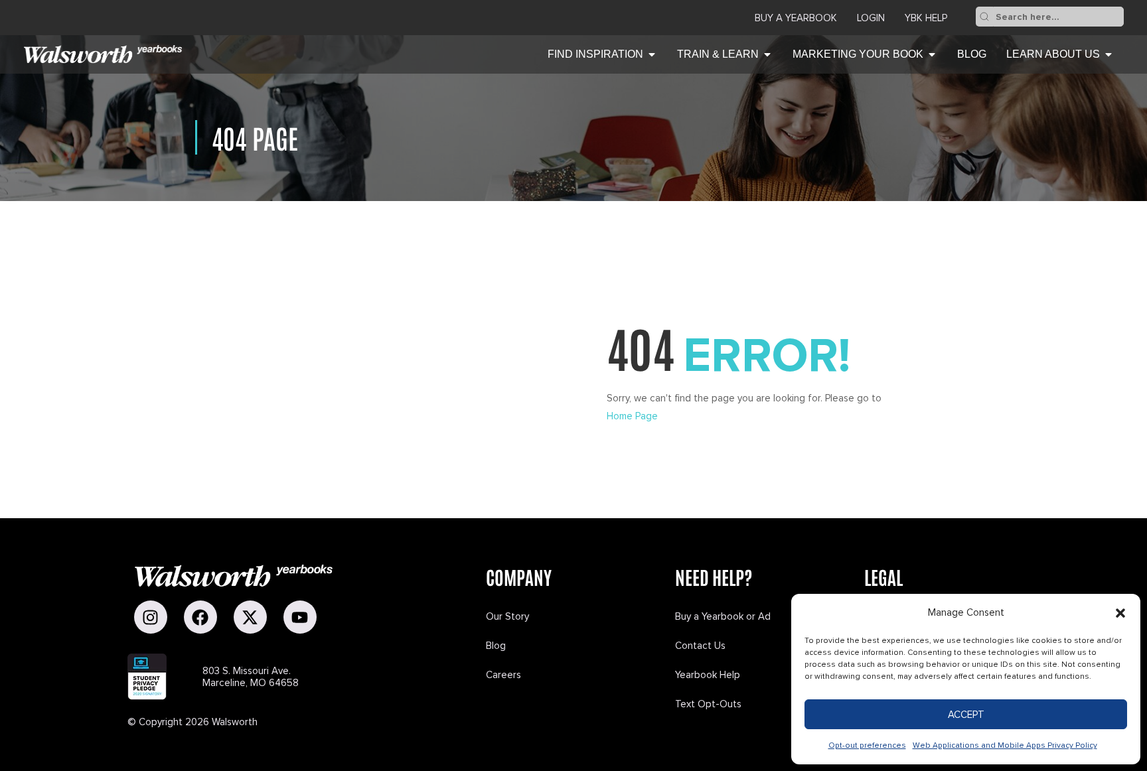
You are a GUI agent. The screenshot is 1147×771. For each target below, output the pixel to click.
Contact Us (700, 646)
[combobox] (1058, 17)
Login (871, 18)
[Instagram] (150, 617)
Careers (503, 675)
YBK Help (926, 18)
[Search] (984, 17)
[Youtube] (300, 617)
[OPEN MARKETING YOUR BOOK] (932, 54)
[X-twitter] (250, 617)
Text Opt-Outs (708, 704)
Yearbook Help (707, 675)
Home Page (632, 416)
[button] (1120, 613)
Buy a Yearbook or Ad (723, 616)
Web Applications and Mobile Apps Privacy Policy (1005, 745)
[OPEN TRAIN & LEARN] (767, 54)
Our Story (507, 616)
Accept (966, 715)
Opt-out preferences (867, 745)
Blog (496, 646)
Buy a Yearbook (796, 18)
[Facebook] (200, 617)
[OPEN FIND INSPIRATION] (652, 54)
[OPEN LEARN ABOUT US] (1108, 54)
